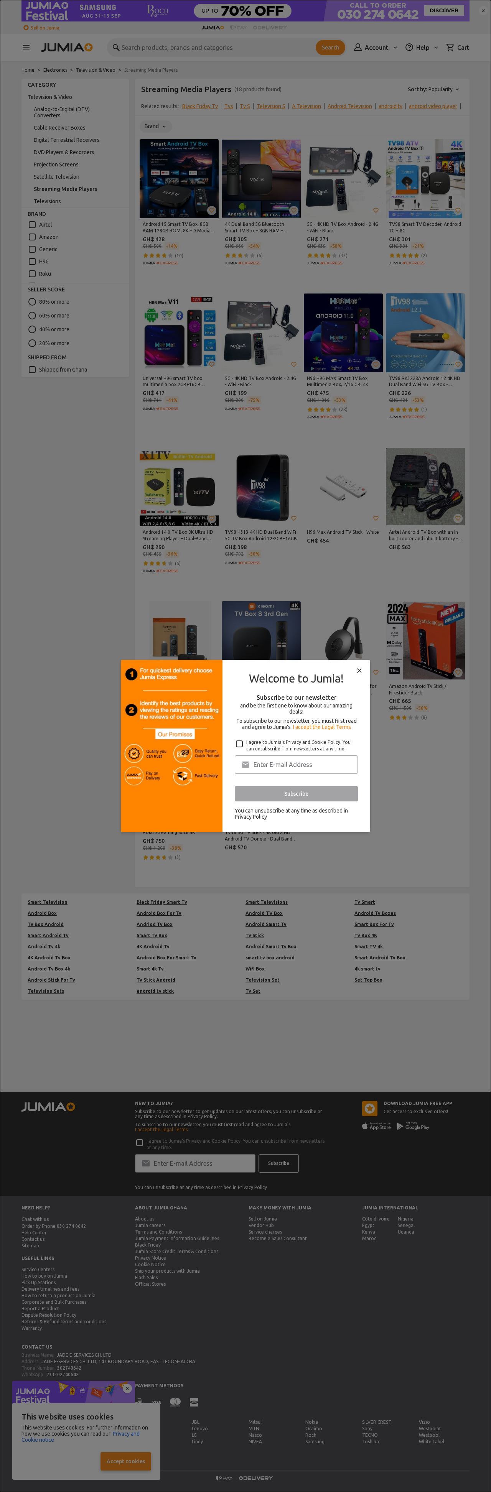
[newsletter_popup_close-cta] (359, 670)
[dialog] (245, 746)
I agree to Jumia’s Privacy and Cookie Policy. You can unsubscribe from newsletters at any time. (298, 745)
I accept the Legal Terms (322, 727)
